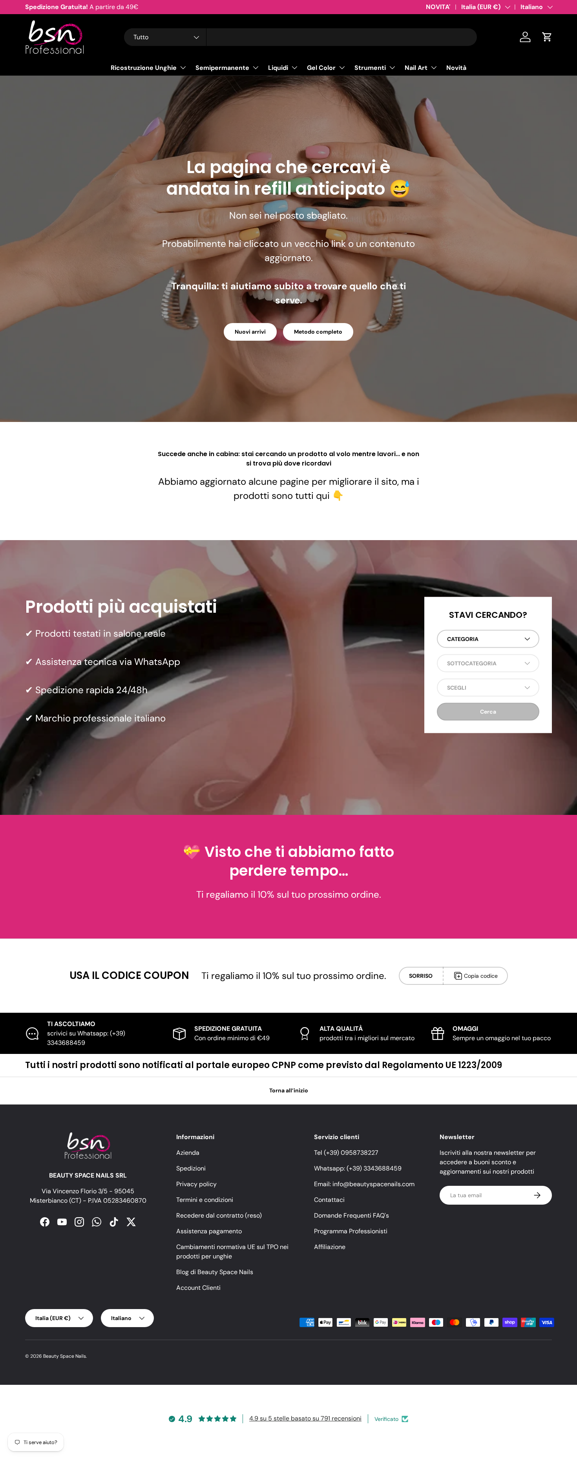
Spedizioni (191, 1168)
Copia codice (481, 975)
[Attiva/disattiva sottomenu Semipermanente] (255, 67)
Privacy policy (196, 1184)
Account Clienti (198, 1288)
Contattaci (329, 1200)
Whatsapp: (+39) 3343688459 (358, 1168)
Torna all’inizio (288, 1090)
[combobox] (300, 37)
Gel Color (321, 68)
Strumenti (370, 68)
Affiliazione (329, 1247)
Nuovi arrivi (250, 331)
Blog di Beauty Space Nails (214, 1272)
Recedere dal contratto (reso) (219, 1215)
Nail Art (416, 68)
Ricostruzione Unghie (144, 68)
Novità (456, 68)
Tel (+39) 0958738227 (346, 1153)
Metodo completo (318, 331)
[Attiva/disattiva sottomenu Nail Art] (433, 67)
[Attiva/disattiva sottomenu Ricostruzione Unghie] (183, 67)
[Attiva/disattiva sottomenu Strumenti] (392, 67)
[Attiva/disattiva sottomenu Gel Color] (342, 67)
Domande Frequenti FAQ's (351, 1215)
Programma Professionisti (350, 1231)
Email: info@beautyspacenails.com (364, 1184)
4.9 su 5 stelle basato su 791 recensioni (305, 1418)
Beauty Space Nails (64, 1356)
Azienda (187, 1153)
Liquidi (278, 68)
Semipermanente (222, 68)
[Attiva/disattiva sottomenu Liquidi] (294, 67)
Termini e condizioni (204, 1200)
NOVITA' (438, 7)
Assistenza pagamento (209, 1231)
